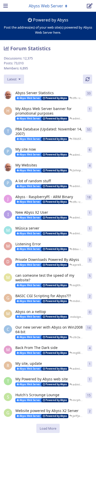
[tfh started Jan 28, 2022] (8, 95)
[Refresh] (87, 79)
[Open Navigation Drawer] (5, 6)
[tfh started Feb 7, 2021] (8, 167)
